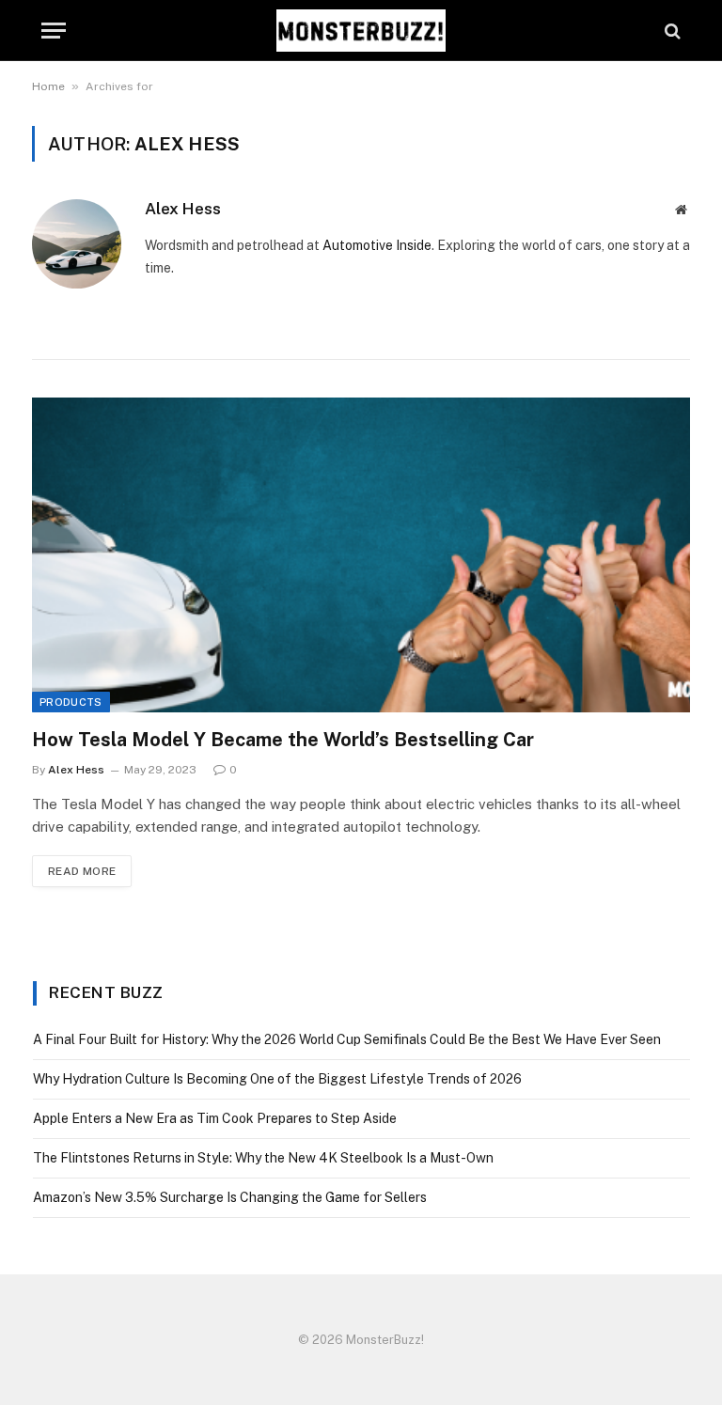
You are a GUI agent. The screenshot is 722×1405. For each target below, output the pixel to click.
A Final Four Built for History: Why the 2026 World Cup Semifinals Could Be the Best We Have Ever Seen (347, 1039)
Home (48, 86)
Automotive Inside (377, 245)
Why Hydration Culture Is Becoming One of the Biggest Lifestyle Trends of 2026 (277, 1078)
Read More (82, 871)
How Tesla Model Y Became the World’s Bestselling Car (283, 739)
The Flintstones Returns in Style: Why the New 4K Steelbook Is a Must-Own (263, 1157)
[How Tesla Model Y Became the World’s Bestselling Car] (361, 555)
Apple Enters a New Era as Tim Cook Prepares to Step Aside (215, 1118)
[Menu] (53, 30)
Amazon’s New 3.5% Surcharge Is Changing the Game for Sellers (230, 1197)
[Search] (671, 30)
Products (70, 702)
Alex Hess (183, 208)
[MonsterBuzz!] (361, 30)
